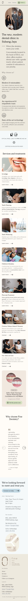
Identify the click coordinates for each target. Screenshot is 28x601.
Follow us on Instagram (8, 578)
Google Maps (14, 525)
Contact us (22, 2)
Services (14, 2)
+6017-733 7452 (10, 531)
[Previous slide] (3, 447)
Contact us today (9, 491)
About (9, 2)
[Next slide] (24, 447)
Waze (7, 525)
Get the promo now (15, 403)
